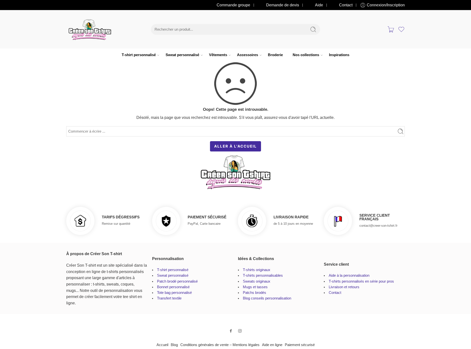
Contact (346, 5)
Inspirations (339, 55)
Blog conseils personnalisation (267, 298)
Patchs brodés (254, 293)
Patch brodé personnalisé (177, 281)
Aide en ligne (272, 345)
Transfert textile (169, 298)
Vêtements (218, 55)
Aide (319, 5)
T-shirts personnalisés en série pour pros (361, 281)
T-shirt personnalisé (139, 55)
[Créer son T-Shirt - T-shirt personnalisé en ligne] (90, 29)
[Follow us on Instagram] (240, 331)
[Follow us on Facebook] (231, 331)
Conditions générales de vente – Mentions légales (220, 345)
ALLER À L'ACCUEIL (235, 146)
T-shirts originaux (256, 270)
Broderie (275, 55)
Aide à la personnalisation (349, 275)
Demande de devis (282, 5)
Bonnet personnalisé (173, 287)
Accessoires (247, 55)
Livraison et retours (344, 287)
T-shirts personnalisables (263, 275)
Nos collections (306, 55)
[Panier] (390, 29)
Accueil (162, 345)
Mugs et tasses (255, 287)
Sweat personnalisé (182, 55)
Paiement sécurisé (300, 345)
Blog (174, 345)
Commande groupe (233, 5)
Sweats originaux (256, 281)
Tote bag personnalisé (174, 293)
